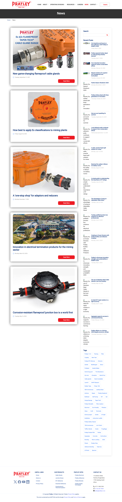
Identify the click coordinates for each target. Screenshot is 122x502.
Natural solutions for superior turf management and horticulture (99, 74)
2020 (103, 439)
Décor (101, 364)
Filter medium (99, 404)
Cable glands (88, 379)
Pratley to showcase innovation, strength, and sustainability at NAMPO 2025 (100, 259)
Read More (66, 81)
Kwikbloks (87, 418)
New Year (94, 357)
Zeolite (86, 364)
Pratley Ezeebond (102, 393)
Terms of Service (77, 497)
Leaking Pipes (99, 389)
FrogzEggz (104, 429)
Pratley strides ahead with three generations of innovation (100, 95)
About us (38, 478)
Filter (102, 354)
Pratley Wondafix (89, 404)
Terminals (98, 411)
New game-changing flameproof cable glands (36, 73)
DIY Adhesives (59, 480)
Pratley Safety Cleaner (90, 422)
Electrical (87, 407)
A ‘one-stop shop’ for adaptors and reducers (35, 195)
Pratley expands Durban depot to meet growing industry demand (99, 54)
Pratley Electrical (79, 475)
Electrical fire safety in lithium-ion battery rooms (99, 164)
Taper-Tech (98, 400)
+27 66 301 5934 (99, 488)
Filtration (104, 407)
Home (8, 20)
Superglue (87, 436)
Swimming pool (89, 372)
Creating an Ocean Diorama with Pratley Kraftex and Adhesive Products (100, 236)
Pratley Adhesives (79, 478)
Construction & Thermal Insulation (60, 487)
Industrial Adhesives (61, 483)
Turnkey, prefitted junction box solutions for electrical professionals (99, 216)
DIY (102, 397)
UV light (103, 414)
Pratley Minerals (79, 480)
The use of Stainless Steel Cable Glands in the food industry (100, 280)
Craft (91, 411)
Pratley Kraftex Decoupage (79, 484)
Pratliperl (87, 368)
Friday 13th (97, 386)
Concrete (95, 436)
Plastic (86, 443)
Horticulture (103, 436)
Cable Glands (59, 475)
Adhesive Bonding (89, 447)
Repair (93, 393)
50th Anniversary (89, 389)
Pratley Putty (94, 443)
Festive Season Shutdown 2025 (100, 82)
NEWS (86, 4)
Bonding (87, 439)
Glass (86, 411)
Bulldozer (87, 397)
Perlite (99, 432)
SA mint (87, 375)
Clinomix (100, 361)
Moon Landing (95, 439)
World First (102, 375)
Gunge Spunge (88, 400)
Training (96, 354)
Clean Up (99, 447)
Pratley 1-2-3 (88, 354)
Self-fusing (95, 397)
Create (96, 429)
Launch (86, 382)
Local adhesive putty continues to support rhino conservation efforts (99, 129)
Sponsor (94, 450)
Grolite (96, 414)
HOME (39, 4)
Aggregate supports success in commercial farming (99, 317)
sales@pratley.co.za (100, 491)
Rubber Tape (88, 386)
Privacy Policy (39, 483)
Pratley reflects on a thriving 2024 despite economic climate (100, 331)
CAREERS (80, 4)
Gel (106, 397)
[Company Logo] (21, 4)
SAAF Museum (95, 382)
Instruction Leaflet (97, 418)
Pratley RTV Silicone (90, 361)
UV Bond (87, 450)
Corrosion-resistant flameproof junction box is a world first (43, 312)
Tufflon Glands (88, 429)
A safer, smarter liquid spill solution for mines (98, 148)
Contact (38, 480)
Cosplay (87, 357)
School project (88, 414)
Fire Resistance (99, 372)
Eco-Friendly (95, 407)
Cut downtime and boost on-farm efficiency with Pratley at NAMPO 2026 (99, 44)
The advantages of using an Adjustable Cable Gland (98, 199)
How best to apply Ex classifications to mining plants (40, 130)
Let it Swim (99, 425)
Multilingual (94, 364)
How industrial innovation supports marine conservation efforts (99, 64)
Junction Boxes (59, 478)
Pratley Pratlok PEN (90, 432)
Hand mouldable (98, 379)
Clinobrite (94, 375)
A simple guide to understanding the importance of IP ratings (100, 179)
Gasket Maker (95, 368)
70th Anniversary (89, 425)
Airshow (87, 393)
